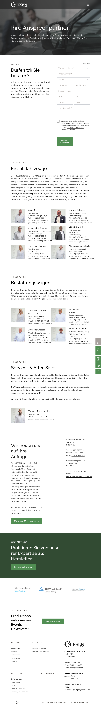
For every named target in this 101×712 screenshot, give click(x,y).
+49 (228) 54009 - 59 (39, 218)
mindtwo (85, 702)
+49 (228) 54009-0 (39, 236)
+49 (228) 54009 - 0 (77, 450)
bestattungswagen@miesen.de (79, 476)
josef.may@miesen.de (37, 223)
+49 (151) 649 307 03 (81, 322)
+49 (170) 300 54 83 (81, 256)
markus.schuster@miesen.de (80, 223)
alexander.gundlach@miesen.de (81, 259)
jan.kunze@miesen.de (77, 324)
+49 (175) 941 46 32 (81, 341)
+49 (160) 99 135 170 (41, 220)
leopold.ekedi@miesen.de (79, 242)
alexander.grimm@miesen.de (40, 241)
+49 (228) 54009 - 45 (40, 254)
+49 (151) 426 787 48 (41, 256)
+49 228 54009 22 (75, 665)
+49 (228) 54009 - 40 (80, 254)
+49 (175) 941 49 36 (40, 238)
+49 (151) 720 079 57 (81, 239)
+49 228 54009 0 (73, 662)
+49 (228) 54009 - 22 (78, 453)
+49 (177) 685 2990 (40, 340)
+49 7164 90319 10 (74, 684)
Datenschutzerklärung (75, 127)
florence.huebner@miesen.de (40, 259)
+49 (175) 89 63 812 (81, 220)
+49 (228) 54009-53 (79, 218)
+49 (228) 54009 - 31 (39, 417)
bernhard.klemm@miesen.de (80, 344)
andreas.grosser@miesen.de (39, 342)
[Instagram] (12, 702)
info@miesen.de (78, 455)
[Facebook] (17, 702)
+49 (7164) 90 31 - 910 (80, 320)
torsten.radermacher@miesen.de (41, 420)
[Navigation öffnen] (88, 5)
